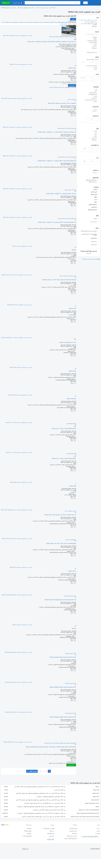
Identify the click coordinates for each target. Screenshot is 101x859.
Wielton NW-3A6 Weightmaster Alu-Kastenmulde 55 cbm (60, 599)
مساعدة (98, 831)
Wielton (74, 250)
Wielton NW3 (72, 308)
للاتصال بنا (98, 833)
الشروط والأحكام (73, 828)
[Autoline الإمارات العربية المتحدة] (95, 2)
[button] (74, 52)
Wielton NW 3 (72, 68)
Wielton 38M (72, 486)
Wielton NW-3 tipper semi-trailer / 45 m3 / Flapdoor (62, 103)
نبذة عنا (98, 828)
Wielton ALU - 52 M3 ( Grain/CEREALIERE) (64, 428)
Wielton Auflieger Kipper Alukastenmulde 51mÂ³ (63, 657)
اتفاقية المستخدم (52, 87)
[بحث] (79, 3)
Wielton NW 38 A (71, 398)
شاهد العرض (71, 765)
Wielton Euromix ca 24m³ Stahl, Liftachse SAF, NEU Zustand (59, 279)
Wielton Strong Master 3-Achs (67, 342)
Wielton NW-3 (72, 571)
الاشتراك (72, 85)
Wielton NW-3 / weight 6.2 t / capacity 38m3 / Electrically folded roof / (56, 132)
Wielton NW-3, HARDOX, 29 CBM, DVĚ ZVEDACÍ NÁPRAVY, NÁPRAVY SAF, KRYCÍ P (51, 41)
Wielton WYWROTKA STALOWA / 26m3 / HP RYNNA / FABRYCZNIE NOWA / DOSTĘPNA (51, 747)
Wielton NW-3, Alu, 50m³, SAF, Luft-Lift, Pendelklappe (61, 543)
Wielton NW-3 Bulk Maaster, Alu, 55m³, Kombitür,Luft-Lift (60, 514)
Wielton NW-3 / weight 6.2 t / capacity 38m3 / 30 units (61, 193)
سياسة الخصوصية (61, 87)
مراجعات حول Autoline (72, 836)
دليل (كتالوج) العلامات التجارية (70, 838)
